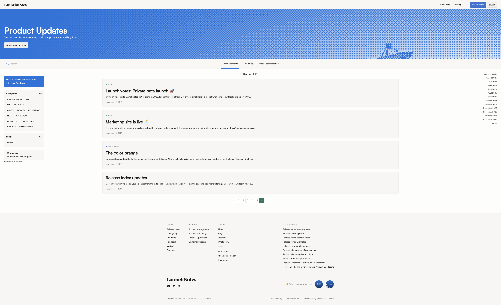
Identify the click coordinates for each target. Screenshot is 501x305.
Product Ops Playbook (293, 233)
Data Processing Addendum (314, 298)
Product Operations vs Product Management (304, 262)
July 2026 (492, 81)
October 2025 (491, 115)
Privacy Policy (276, 298)
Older (494, 123)
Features (171, 250)
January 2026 (491, 104)
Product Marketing (197, 233)
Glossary (222, 237)
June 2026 (492, 85)
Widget (170, 246)
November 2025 (490, 112)
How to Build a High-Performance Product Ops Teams (308, 266)
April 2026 (492, 93)
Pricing (458, 4)
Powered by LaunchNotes (13, 161)
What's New (223, 241)
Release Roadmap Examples (296, 246)
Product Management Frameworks (299, 250)
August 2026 (491, 78)
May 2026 (492, 89)
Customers (445, 4)
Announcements (230, 63)
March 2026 (492, 97)
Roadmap (248, 63)
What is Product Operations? (296, 258)
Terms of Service (292, 298)
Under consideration (269, 63)
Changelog (172, 233)
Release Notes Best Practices (296, 237)
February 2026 (491, 100)
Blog (220, 233)
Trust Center (223, 260)
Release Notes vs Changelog (296, 229)
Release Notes (173, 229)
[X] (179, 286)
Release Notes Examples (294, 241)
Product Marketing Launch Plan (298, 254)
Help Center (223, 251)
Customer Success (197, 241)
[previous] (234, 200)
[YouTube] (168, 286)
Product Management (199, 229)
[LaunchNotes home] (181, 279)
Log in (492, 4)
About (220, 229)
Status (331, 298)
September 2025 (490, 119)
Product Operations (198, 237)
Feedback (171, 241)
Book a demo (478, 4)
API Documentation (227, 255)
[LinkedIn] (173, 286)
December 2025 (490, 108)
